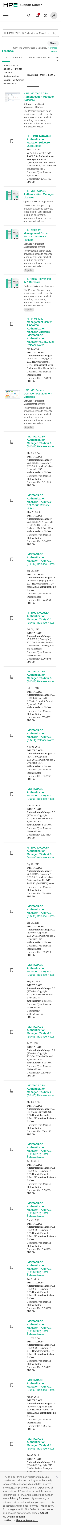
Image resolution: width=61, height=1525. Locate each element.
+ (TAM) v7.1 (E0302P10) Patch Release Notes (39, 1210)
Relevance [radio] (32, 75)
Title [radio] (42, 75)
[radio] (46, 75)
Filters (53, 43)
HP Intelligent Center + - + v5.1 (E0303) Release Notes (40, 332)
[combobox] (30, 33)
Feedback (8, 51)
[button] (57, 1477)
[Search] (29, 15)
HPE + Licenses (39, 194)
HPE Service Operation (38, 393)
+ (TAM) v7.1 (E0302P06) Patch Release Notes (39, 1328)
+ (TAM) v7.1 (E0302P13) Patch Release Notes (39, 1151)
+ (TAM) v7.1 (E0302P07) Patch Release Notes (39, 1269)
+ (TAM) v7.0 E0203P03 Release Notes (39, 502)
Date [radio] (50, 75)
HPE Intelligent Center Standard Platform (36, 234)
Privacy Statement (20, 1498)
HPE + (39, 97)
